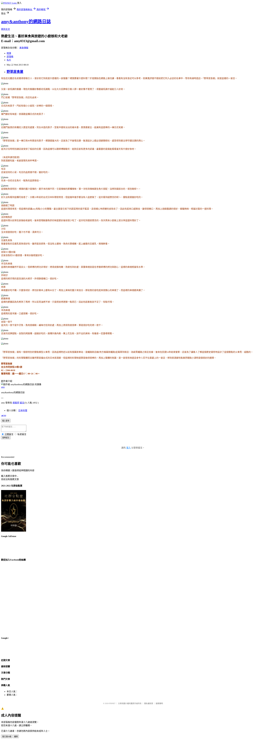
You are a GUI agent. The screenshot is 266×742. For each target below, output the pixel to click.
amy (3, 387)
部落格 (10, 56)
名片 (9, 60)
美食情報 (23, 48)
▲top (3, 415)
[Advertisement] (214, 49)
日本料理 (22, 410)
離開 (16, 736)
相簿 (9, 53)
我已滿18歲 (6, 736)
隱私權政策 (148, 703)
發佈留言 (5, 438)
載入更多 (5, 421)
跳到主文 (5, 29)
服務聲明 (159, 703)
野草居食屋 (15, 71)
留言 (22, 403)
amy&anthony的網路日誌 (26, 21)
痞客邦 (16, 403)
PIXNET (112, 703)
